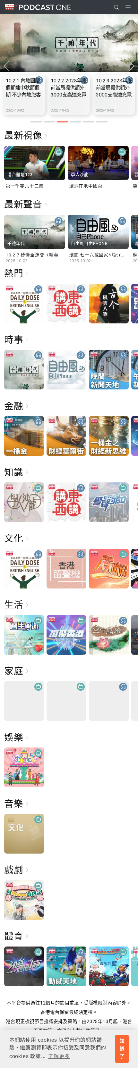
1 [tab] (36, 121)
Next (131, 66)
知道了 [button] (122, 1049)
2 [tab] (49, 121)
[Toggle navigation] (128, 7)
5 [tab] (88, 121)
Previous (6, 66)
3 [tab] (62, 121)
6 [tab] (102, 121)
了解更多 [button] (59, 1056)
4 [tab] (75, 121)
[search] (116, 7)
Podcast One (45, 7)
